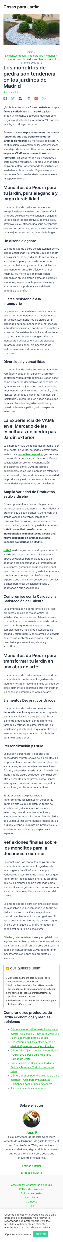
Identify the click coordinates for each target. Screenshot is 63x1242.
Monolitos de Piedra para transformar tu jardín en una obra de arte (29, 994)
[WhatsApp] (44, 98)
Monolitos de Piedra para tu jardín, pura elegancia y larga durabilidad (29, 979)
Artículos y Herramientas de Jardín (31, 1184)
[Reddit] (36, 98)
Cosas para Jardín (22, 6)
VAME (7, 550)
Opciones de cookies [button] (18, 1234)
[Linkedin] (28, 98)
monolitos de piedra (30, 454)
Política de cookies (31, 1193)
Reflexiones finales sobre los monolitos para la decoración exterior (32, 1002)
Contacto (31, 1201)
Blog (31, 1206)
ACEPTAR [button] (41, 1234)
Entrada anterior (31, 1166)
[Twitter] (13, 98)
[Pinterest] (20, 98)
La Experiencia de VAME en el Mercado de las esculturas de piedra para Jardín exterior (31, 987)
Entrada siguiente (31, 1173)
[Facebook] (5, 98)
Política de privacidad (31, 1189)
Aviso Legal (31, 1197)
